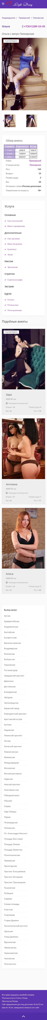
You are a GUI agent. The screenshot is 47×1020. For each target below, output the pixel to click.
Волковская (9, 654)
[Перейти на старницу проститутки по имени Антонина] (23, 448)
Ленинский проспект (13, 735)
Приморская (9, 860)
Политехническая (12, 855)
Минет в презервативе (16, 226)
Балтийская (9, 632)
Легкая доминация (14, 310)
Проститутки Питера (10, 1001)
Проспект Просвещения (14, 882)
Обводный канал (11, 795)
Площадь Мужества (13, 850)
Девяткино (8, 681)
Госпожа (10, 300)
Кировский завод (11, 708)
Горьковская (9, 665)
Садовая (8, 899)
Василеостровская (12, 643)
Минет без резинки (14, 244)
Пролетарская (10, 866)
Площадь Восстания (13, 839)
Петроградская (10, 822)
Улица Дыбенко (11, 937)
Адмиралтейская (11, 621)
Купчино (7, 725)
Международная (11, 763)
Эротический (12, 267)
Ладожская (9, 730)
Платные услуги (8, 998)
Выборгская (9, 659)
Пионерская (38, 18)
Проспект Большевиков (14, 871)
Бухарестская (10, 637)
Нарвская (8, 779)
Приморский (24, 18)
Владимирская (10, 648)
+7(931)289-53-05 (34, 26)
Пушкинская (9, 888)
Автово (7, 616)
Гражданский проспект (14, 676)
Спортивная (9, 915)
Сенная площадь (11, 904)
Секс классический (14, 221)
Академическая (11, 627)
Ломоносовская (11, 752)
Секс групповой (13, 239)
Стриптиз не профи (14, 280)
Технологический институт (16, 926)
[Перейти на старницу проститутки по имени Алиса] (23, 538)
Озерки (7, 806)
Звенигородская (11, 703)
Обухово (8, 801)
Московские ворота (13, 773)
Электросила (10, 964)
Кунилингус (12, 249)
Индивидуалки (8, 18)
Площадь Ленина (12, 844)
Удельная (8, 931)
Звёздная (8, 697)
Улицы (24, 998)
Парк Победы (10, 812)
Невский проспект (12, 784)
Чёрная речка (10, 948)
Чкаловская (9, 958)
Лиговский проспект (13, 746)
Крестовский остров (13, 719)
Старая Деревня (11, 920)
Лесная (7, 741)
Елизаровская (10, 692)
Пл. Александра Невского (15, 833)
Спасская (8, 909)
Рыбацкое (8, 893)
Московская (9, 768)
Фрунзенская (10, 942)
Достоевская (10, 686)
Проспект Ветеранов (13, 877)
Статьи (18, 998)
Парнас (7, 817)
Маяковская (9, 757)
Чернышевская (11, 953)
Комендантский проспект (15, 714)
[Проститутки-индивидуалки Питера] (21, 5)
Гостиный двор (10, 670)
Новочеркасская (11, 790)
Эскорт (10, 255)
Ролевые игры (12, 305)
